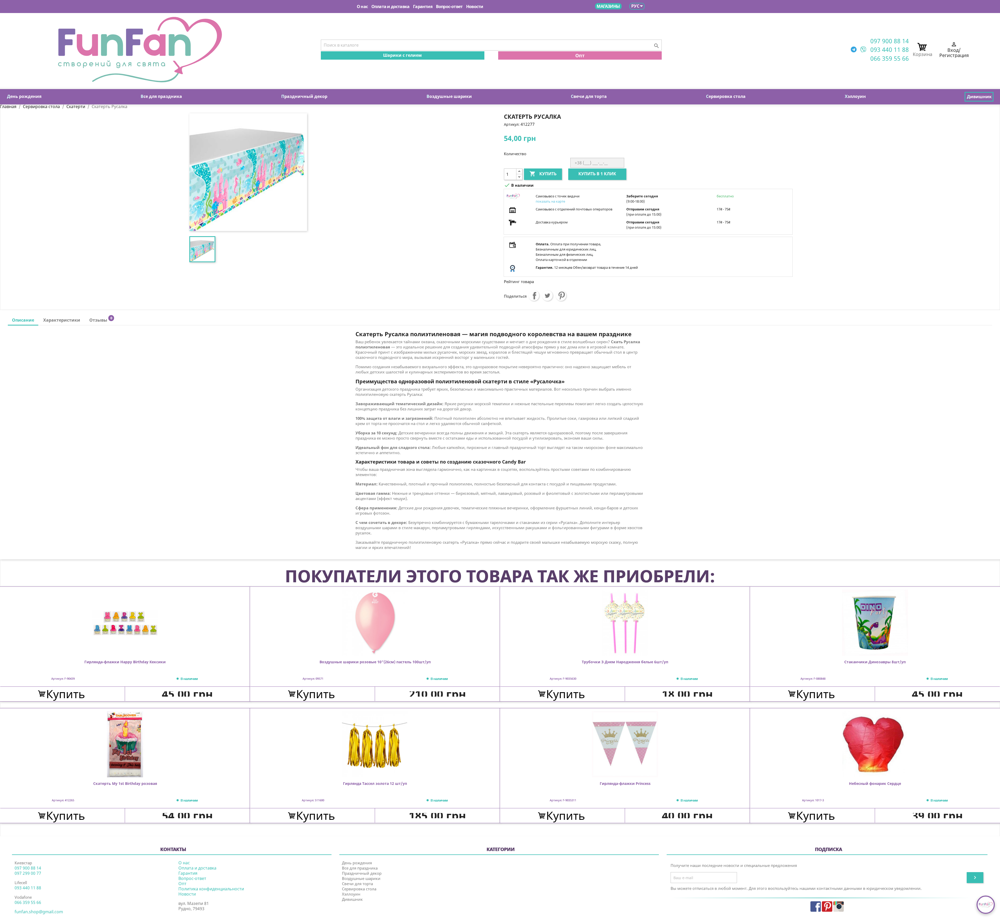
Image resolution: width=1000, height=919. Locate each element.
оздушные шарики (449, 96)
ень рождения (24, 96)
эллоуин (855, 96)
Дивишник (352, 899)
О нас (362, 6)
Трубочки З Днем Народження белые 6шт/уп (625, 662)
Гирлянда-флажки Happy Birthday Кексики (125, 662)
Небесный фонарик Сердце (875, 784)
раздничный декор (304, 96)
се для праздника (161, 96)
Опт (580, 55)
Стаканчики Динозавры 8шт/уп (875, 662)
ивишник (979, 96)
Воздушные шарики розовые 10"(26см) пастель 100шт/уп (375, 662)
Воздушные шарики (361, 878)
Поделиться (534, 295)
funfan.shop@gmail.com (39, 912)
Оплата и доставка (390, 6)
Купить (543, 174)
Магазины (608, 6)
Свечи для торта (357, 883)
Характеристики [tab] (61, 320)
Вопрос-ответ (449, 6)
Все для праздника (360, 868)
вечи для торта (589, 96)
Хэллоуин (351, 894)
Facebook (815, 906)
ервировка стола (726, 96)
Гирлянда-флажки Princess (625, 784)
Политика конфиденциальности (211, 889)
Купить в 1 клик (597, 174)
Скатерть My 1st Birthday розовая (125, 784)
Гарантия (422, 6)
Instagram (838, 906)
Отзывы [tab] (100, 319)
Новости (474, 6)
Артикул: (512, 124)
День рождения (357, 862)
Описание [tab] (23, 320)
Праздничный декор (362, 873)
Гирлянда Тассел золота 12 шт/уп (375, 784)
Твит (547, 295)
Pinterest (561, 295)
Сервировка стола (359, 888)
